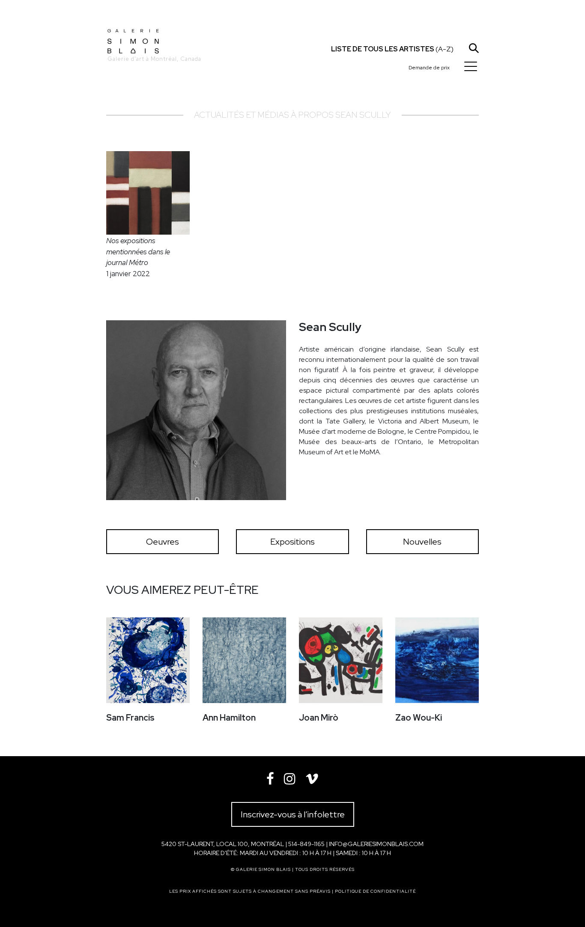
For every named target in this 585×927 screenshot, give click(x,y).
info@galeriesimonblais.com (376, 844)
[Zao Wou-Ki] (437, 660)
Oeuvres (162, 541)
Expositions (292, 541)
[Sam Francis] (148, 660)
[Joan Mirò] (340, 660)
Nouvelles (422, 541)
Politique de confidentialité (375, 891)
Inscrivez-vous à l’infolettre (293, 814)
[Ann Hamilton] (244, 660)
